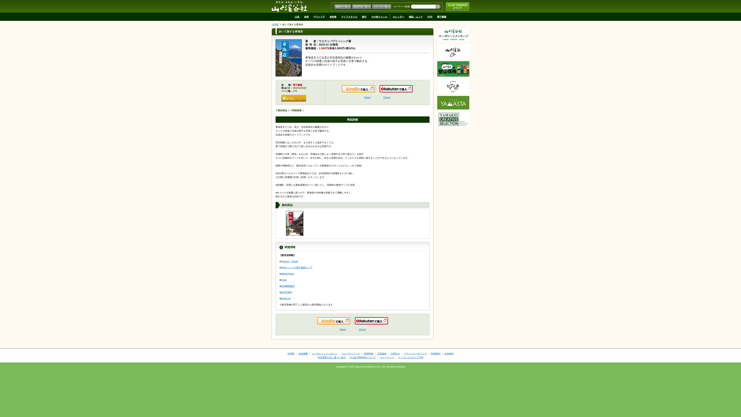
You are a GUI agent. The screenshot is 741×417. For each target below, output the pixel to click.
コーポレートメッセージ (324, 353)
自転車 (333, 16)
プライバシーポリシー (415, 353)
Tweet (367, 97)
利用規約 (435, 353)
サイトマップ (387, 357)
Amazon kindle (289, 261)
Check (386, 97)
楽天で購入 (412, 91)
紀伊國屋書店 (288, 286)
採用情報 (368, 353)
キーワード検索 (401, 6)
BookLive (286, 298)
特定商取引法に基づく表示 (332, 357)
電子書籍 (441, 16)
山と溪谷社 (289, 6)
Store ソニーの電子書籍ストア (296, 267)
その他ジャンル (379, 16)
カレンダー (398, 16)
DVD (429, 16)
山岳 (297, 16)
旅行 (364, 16)
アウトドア (319, 16)
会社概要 (303, 353)
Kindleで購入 (374, 91)
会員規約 (449, 353)
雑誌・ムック (416, 16)
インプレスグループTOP (410, 357)
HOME (275, 24)
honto (284, 280)
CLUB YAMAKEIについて (457, 6)
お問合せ (395, 353)
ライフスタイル (349, 16)
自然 (306, 16)
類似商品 (282, 110)
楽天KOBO (286, 292)
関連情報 (297, 110)
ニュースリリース (350, 353)
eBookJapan (287, 273)
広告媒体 (382, 353)
